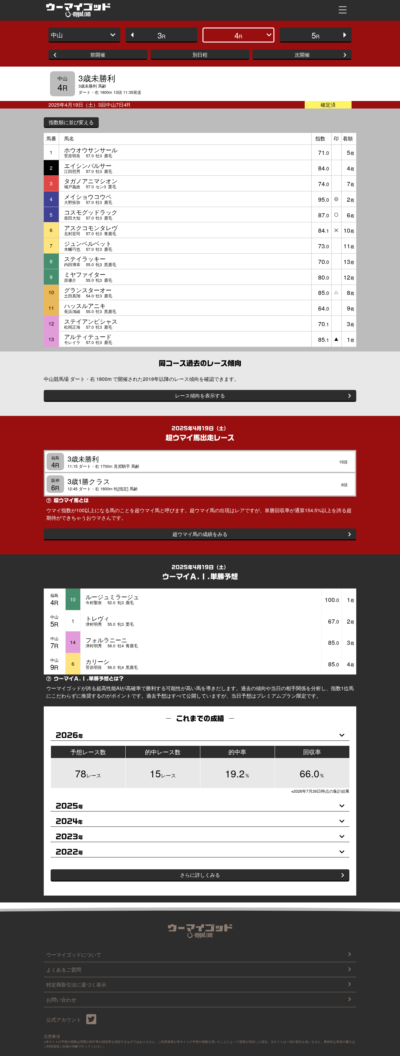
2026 (69, 735)
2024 (69, 821)
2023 (69, 836)
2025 (69, 806)
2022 (69, 852)
